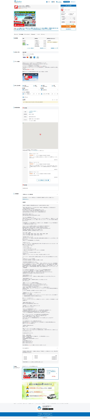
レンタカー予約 (19, 403)
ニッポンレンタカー (38, 403)
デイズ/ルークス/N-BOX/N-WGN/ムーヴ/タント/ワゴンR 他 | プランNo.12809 (57, 403)
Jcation (15, 403)
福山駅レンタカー (31, 403)
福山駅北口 (43, 403)
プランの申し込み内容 (34, 150)
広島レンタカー (25, 403)
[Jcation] (18, 2)
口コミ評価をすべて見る (42, 180)
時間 (35, 85)
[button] (40, 134)
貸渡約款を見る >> (26, 199)
